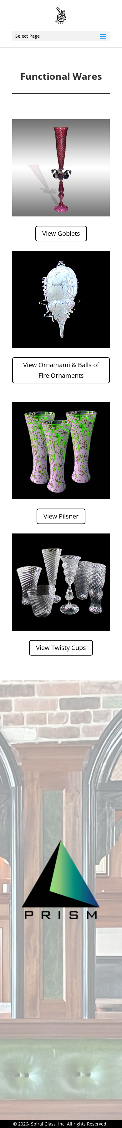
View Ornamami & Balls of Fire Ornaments (61, 370)
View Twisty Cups (61, 647)
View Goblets (61, 233)
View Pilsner (61, 516)
